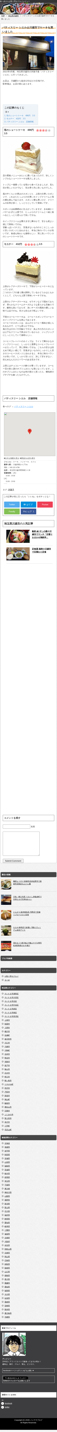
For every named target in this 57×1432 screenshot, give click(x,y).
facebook (8, 1403)
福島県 (7, 1166)
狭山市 (7, 1069)
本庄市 (7, 1122)
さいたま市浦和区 (12, 994)
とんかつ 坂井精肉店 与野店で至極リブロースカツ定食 (26, 913)
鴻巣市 (7, 1062)
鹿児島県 (8, 1313)
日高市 (7, 1111)
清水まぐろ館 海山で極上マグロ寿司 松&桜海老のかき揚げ (27, 944)
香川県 (7, 1279)
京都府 (7, 1238)
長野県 (7, 1200)
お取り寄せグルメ (12, 976)
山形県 (7, 1162)
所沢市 (7, 1088)
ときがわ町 (9, 1084)
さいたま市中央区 (12, 1005)
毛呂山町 (8, 1130)
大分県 (7, 1294)
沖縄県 (7, 1317)
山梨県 (7, 1196)
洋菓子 (11, 490)
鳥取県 (7, 1264)
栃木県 (7, 1174)
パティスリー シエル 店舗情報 (20, 122)
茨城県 (7, 1170)
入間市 (7, 1028)
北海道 (7, 1143)
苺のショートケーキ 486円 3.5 (20, 115)
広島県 (7, 1260)
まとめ (7, 980)
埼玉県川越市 (13, 16)
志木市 (7, 1073)
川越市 (7, 1047)
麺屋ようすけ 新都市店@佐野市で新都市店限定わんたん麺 (27, 882)
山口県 (7, 1272)
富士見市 (8, 1118)
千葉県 (7, 1185)
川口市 (7, 1043)
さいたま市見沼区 (12, 1016)
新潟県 (7, 1204)
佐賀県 (7, 1298)
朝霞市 (7, 1024)
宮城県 (7, 1158)
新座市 (7, 1096)
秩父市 (7, 1077)
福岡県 (7, 1291)
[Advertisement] (28, 95)
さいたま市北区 (11, 1001)
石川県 (7, 1211)
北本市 (7, 1054)
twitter (7, 1407)
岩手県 (7, 1151)
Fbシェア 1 (28, 511)
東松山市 (8, 1107)
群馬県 (7, 1177)
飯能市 (7, 1103)
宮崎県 (7, 1306)
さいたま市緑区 (11, 1009)
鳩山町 (7, 1099)
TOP (3, 16)
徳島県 (7, 1276)
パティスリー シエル (23, 406)
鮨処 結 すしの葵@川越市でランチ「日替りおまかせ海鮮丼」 (42, 534)
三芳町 (7, 1126)
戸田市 (7, 1092)
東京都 (7, 1189)
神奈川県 (8, 1192)
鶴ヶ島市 (8, 1081)
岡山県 (7, 1257)
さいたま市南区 (11, 1013)
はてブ (28, 504)
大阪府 (7, 1242)
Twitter (12, 504)
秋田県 (7, 1155)
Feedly (12, 511)
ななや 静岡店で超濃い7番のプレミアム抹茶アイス (27, 928)
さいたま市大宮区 (12, 998)
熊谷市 (7, 1058)
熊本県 (7, 1310)
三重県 (7, 1230)
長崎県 (7, 1302)
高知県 (7, 1287)
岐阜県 (7, 1226)
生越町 (7, 1035)
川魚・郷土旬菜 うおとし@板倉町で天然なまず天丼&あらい (27, 898)
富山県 (7, 1208)
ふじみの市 (9, 1115)
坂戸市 (7, 1065)
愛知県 (7, 1223)
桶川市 (7, 1031)
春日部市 (8, 1039)
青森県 (7, 1147)
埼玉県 (7, 1181)
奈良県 (7, 1245)
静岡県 (7, 1219)
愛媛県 (7, 1283)
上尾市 (7, 1020)
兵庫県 (7, 1253)
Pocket (45, 504)
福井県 (7, 1215)
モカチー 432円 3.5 (15, 119)
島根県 (7, 1268)
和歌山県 (8, 1249)
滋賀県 (7, 1234)
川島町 (7, 1050)
